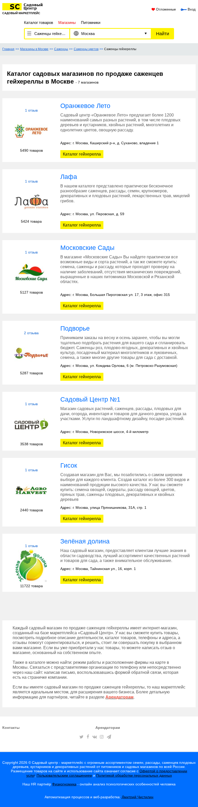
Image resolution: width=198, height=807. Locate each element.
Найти (162, 33)
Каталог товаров (38, 22)
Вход (191, 9)
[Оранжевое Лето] (31, 130)
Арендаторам (107, 728)
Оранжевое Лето (85, 105)
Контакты (11, 728)
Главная (8, 49)
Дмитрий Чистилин (137, 797)
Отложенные (165, 9)
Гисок (68, 465)
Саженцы (61, 49)
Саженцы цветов (86, 49)
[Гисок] (31, 490)
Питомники (90, 22)
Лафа (68, 176)
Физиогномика (64, 784)
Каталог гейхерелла (82, 154)
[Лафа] (31, 201)
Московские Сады (87, 247)
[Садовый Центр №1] (31, 424)
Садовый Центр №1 (90, 399)
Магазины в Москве (34, 49)
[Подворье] (31, 353)
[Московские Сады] (31, 272)
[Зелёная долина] (31, 566)
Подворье (75, 328)
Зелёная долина (85, 541)
